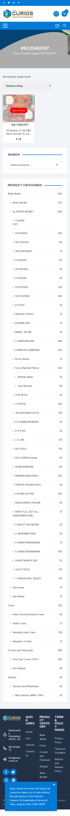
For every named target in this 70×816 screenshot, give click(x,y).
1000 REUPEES (23, 251)
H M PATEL (21, 394)
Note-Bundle (20, 202)
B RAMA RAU (22, 323)
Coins (11, 605)
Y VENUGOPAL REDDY (28, 578)
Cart (28, 738)
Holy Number (25, 385)
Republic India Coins (24, 632)
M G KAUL (21, 448)
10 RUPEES (21, 233)
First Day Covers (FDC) (26, 659)
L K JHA (19, 439)
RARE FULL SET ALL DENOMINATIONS (26, 513)
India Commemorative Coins (28, 614)
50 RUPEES (21, 287)
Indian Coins (19, 623)
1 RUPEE (20, 220)
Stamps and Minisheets (26, 686)
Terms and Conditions (61, 750)
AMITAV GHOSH (24, 314)
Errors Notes (22, 358)
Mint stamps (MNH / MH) (29, 695)
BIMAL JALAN (23, 332)
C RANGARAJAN (24, 341)
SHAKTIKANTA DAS (26, 560)
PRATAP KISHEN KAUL (28, 484)
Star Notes (19, 596)
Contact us (30, 753)
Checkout (31, 744)
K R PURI (20, 430)
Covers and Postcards (20, 650)
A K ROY (20, 305)
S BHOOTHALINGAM (27, 524)
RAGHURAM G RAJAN (27, 502)
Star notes (18, 587)
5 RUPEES (21, 278)
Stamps (12, 677)
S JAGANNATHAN (25, 533)
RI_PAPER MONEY (23, 211)
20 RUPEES (21, 269)
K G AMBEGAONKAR (27, 421)
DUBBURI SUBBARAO (27, 349)
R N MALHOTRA (24, 493)
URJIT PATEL (22, 569)
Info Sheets (19, 668)
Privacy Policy (59, 740)
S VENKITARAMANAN (27, 542)
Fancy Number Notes (27, 367)
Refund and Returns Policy (59, 765)
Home (16, 53)
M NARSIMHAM (24, 466)
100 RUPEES (22, 242)
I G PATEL (20, 403)
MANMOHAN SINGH (26, 475)
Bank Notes (14, 193)
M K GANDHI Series (26, 457)
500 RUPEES (22, 296)
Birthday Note (25, 376)
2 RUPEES (21, 260)
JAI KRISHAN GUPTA (27, 412)
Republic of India (22, 641)
